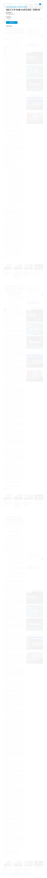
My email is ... (9, 12)
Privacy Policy (9, 26)
